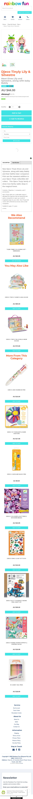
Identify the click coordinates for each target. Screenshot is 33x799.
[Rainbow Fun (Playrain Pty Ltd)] (16, 3)
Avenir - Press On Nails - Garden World (16, 792)
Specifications (15, 162)
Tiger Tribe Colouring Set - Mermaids (16, 250)
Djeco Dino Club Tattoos (16, 558)
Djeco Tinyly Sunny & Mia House (16, 297)
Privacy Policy (16, 738)
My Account (16, 708)
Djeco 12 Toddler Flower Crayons (16, 432)
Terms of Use (16, 735)
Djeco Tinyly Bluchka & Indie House (16, 340)
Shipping (16, 733)
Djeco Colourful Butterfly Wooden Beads (16, 517)
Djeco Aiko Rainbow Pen (16, 390)
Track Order (16, 710)
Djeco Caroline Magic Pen (16, 474)
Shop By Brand (12, 24)
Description (6, 162)
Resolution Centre (16, 713)
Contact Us (16, 726)
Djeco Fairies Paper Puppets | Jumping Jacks (16, 643)
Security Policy (16, 743)
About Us (16, 719)
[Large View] (4, 65)
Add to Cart (16, 113)
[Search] (30, 8)
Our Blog (16, 724)
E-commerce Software (14, 763)
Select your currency (24, 12)
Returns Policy (16, 740)
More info (12, 94)
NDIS (16, 722)
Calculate (17, 140)
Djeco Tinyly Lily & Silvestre (11, 26)
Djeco (18, 24)
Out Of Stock (16, 261)
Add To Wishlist (17, 119)
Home (4, 24)
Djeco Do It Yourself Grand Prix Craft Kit (16, 601)
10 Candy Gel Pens (16, 685)
